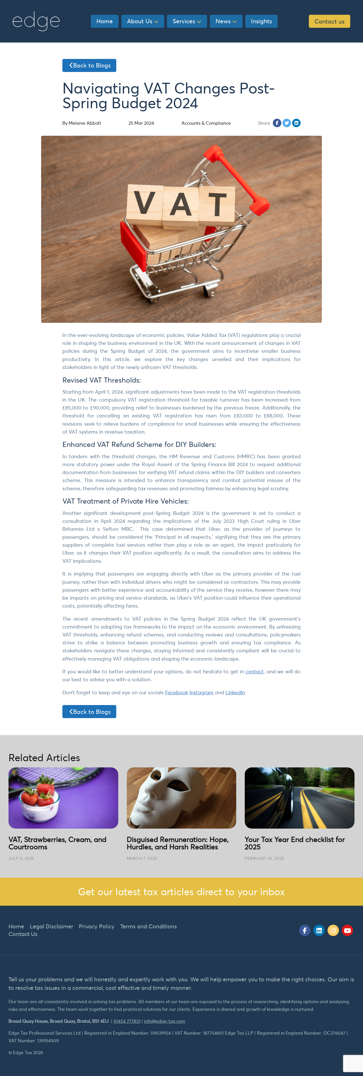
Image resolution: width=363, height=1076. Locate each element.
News (223, 21)
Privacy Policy (97, 926)
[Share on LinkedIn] (296, 123)
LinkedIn (235, 692)
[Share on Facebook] (277, 123)
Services (184, 21)
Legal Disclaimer (51, 926)
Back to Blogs (92, 65)
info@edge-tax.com (164, 1021)
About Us (139, 21)
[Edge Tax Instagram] (333, 930)
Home (104, 21)
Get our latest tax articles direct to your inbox (181, 891)
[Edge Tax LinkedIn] (319, 930)
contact (255, 671)
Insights (261, 21)
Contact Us (23, 934)
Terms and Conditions (148, 926)
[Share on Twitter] (286, 123)
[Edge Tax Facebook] (305, 930)
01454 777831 (126, 1021)
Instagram (201, 692)
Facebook (176, 692)
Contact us (330, 21)
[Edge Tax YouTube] (347, 930)
